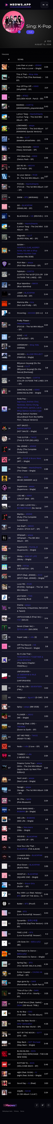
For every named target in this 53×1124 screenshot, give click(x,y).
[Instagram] (48, 1105)
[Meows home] (17, 1105)
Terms (22, 1111)
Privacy (16, 1111)
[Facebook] (37, 1105)
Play (30, 32)
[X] (42, 1105)
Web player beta (7, 1111)
